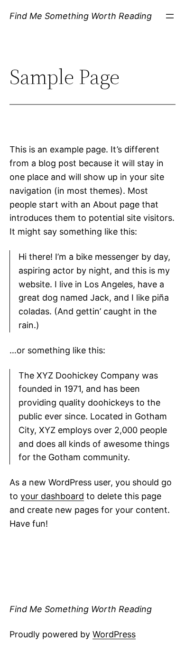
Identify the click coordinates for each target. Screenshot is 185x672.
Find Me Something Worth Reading (80, 16)
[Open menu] (170, 16)
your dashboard (52, 496)
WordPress (114, 634)
